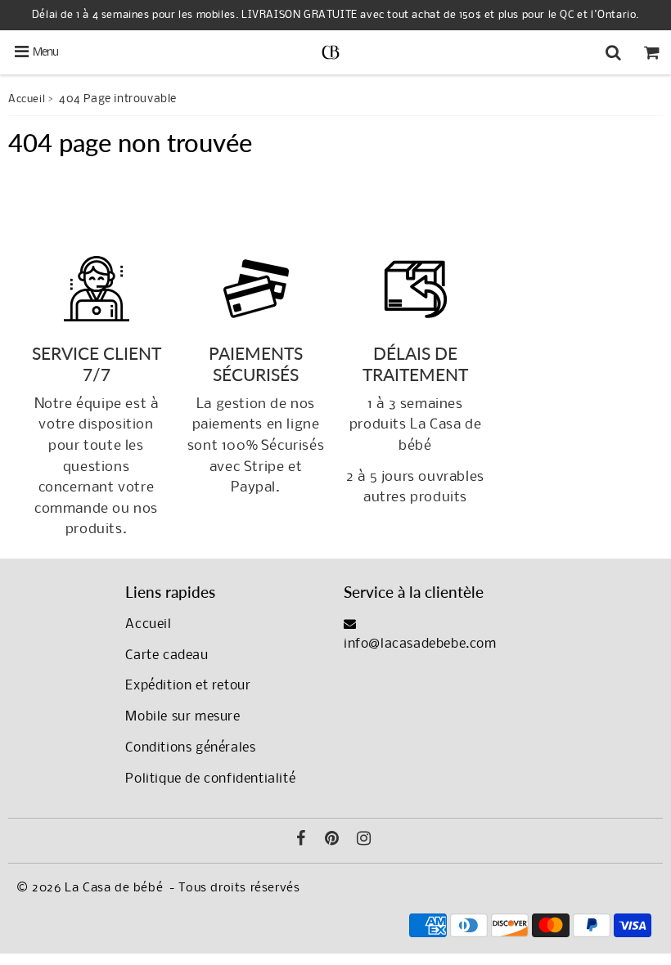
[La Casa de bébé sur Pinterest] (332, 841)
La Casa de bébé (114, 888)
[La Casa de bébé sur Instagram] (364, 841)
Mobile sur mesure (182, 717)
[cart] (651, 52)
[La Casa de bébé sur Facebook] (301, 841)
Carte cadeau (166, 655)
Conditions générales (190, 748)
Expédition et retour (187, 686)
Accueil (26, 99)
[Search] (613, 52)
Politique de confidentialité (210, 779)
